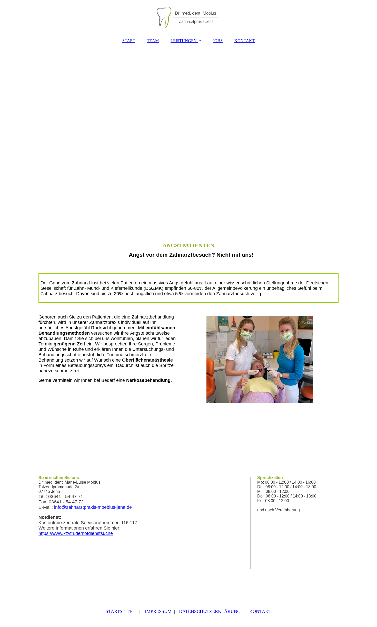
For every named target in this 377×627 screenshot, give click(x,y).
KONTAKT (244, 40)
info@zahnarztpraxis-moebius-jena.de (93, 507)
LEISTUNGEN (184, 40)
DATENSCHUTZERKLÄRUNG (210, 611)
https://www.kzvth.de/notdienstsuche (75, 533)
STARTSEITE (119, 611)
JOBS (218, 40)
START (128, 40)
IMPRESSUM (158, 611)
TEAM (153, 40)
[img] (188, 16)
